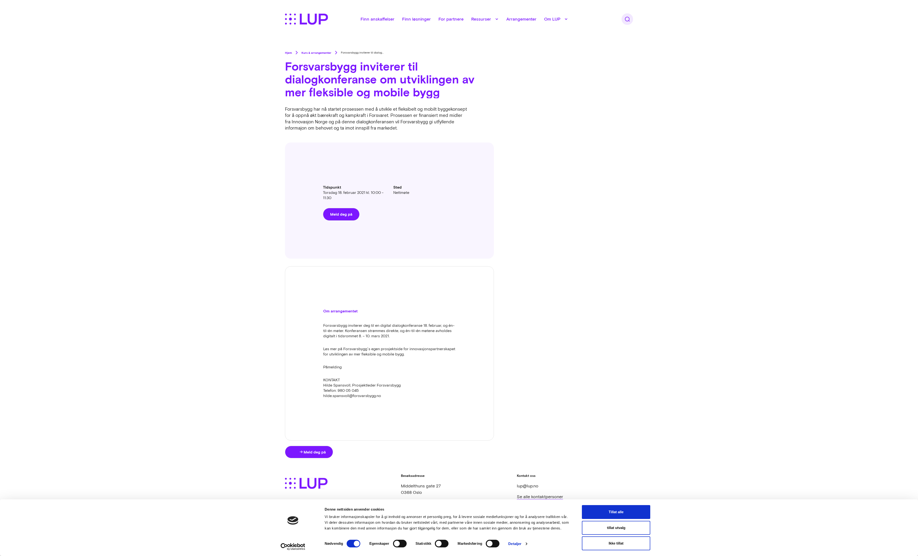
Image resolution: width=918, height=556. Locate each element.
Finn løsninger (416, 19)
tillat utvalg (616, 528)
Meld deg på (341, 214)
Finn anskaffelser (377, 19)
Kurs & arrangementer (316, 52)
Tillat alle (616, 512)
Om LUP (552, 19)
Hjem (288, 52)
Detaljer (514, 544)
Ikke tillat (616, 543)
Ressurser (481, 19)
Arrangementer (521, 19)
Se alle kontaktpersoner (540, 496)
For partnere (451, 19)
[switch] (400, 543)
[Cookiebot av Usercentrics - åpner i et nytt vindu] (293, 546)
